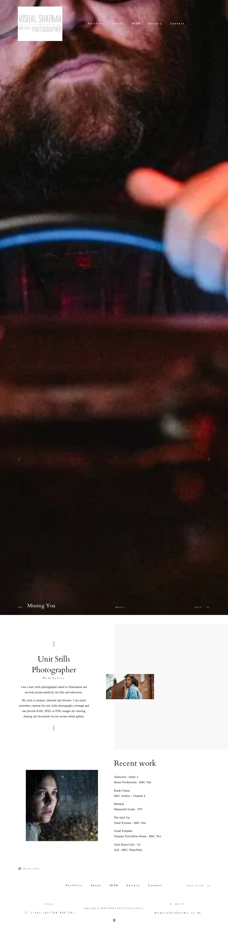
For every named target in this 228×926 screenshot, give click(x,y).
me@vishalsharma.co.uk (178, 913)
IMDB (136, 21)
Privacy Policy (134, 908)
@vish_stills (31, 869)
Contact (177, 21)
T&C (119, 908)
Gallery (155, 21)
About (118, 21)
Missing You (41, 605)
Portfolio (96, 21)
